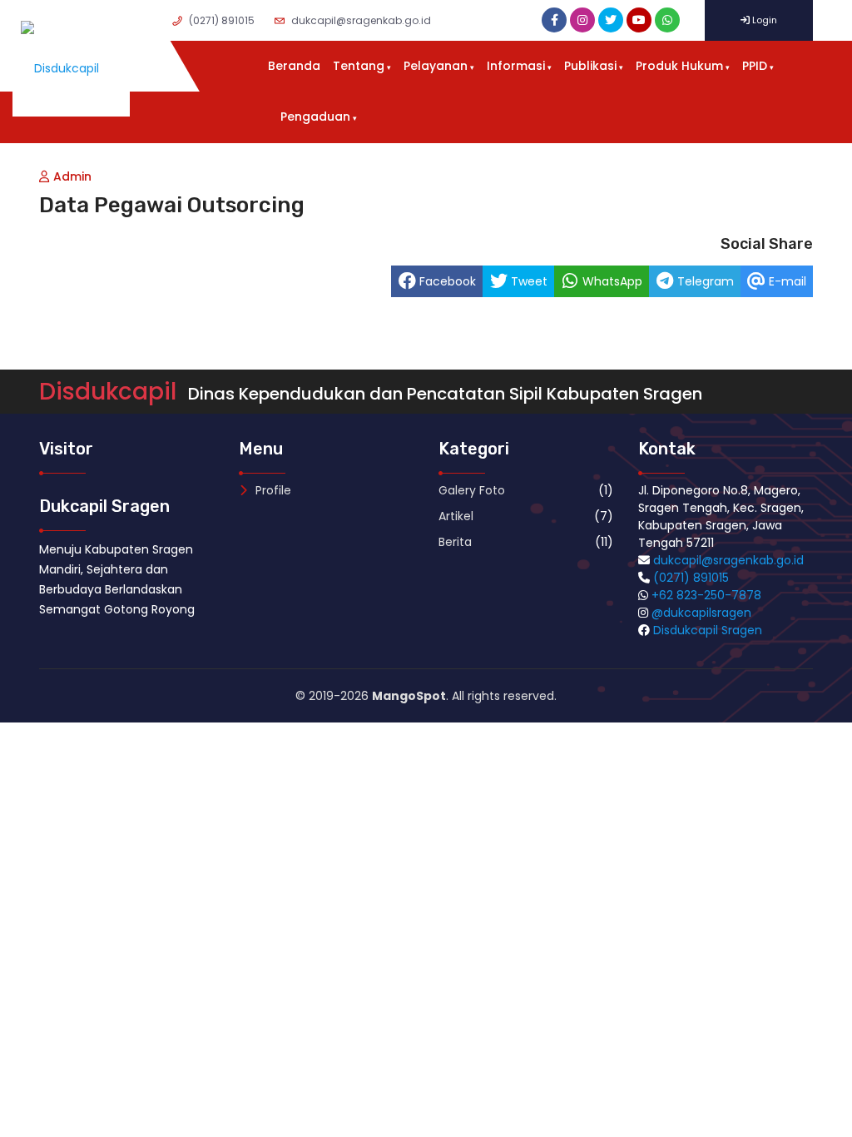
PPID (754, 65)
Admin (72, 176)
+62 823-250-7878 (706, 595)
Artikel (455, 516)
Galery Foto (471, 490)
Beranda (294, 65)
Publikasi (590, 65)
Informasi (516, 65)
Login (763, 20)
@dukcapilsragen (701, 612)
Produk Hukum (679, 65)
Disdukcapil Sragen (707, 630)
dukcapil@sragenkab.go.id (728, 560)
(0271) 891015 (691, 577)
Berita (455, 542)
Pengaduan (315, 116)
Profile (271, 490)
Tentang (358, 65)
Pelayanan (436, 65)
